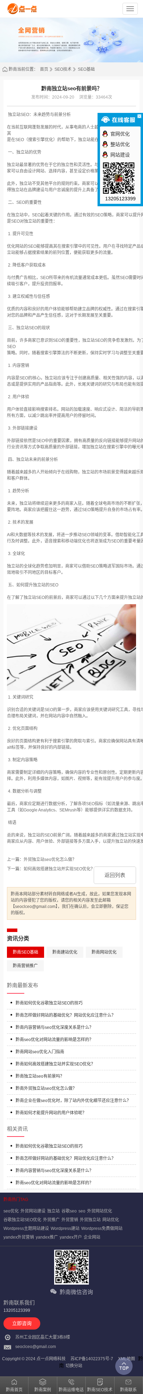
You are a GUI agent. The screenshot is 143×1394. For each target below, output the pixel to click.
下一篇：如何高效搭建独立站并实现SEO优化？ (51, 869)
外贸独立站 (90, 1219)
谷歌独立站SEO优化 (22, 1219)
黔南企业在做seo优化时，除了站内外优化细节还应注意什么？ (73, 1100)
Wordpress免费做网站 (102, 1228)
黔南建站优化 (64, 952)
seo (81, 1211)
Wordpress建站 (65, 1228)
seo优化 (11, 1211)
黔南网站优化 (104, 952)
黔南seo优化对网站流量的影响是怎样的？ (54, 1039)
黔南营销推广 (25, 965)
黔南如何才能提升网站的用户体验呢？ (51, 1112)
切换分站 (74, 1365)
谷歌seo (69, 1211)
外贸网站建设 (32, 1211)
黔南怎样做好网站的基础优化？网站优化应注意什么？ (66, 1015)
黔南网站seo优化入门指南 (40, 1051)
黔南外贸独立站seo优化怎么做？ (46, 1088)
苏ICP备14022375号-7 (91, 1358)
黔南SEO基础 (25, 952)
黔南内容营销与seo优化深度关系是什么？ (54, 1027)
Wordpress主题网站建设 (26, 1228)
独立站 (53, 1211)
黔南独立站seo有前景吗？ (40, 1076)
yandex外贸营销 (18, 1237)
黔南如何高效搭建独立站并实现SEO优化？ (55, 1064)
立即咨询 (22, 1323)
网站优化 (110, 1219)
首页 (44, 69)
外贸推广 (51, 1219)
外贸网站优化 (99, 1211)
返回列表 (114, 875)
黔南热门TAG (15, 1199)
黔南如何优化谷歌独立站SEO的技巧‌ (49, 1003)
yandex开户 (71, 1237)
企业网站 (92, 1237)
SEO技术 (63, 69)
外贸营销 (69, 1219)
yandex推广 (47, 1237)
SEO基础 (86, 69)
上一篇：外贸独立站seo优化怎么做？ (41, 859)
